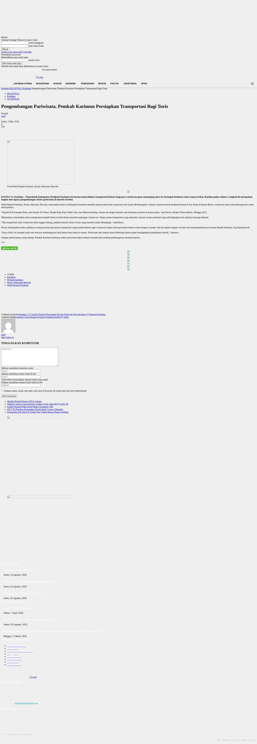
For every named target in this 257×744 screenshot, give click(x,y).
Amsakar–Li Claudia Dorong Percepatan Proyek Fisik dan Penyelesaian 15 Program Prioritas (61, 314)
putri (3, 116)
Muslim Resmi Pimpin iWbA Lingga (24, 401)
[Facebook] (237, 69)
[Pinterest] (27, 131)
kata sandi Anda (36, 46)
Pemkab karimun (15, 280)
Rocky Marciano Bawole (19, 282)
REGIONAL (16, 88)
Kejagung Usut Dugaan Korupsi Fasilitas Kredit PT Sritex (41, 317)
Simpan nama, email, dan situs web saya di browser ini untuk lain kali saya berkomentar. (45, 391)
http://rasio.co (7, 337)
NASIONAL (13, 99)
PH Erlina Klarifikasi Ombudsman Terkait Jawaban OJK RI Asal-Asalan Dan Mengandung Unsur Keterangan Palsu (52, 631)
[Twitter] (246, 69)
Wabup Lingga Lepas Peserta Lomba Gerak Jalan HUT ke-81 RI (37, 404)
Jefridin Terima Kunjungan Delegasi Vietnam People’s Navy (29, 620)
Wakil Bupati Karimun (17, 285)
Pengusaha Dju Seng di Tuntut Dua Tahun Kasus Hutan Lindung (37, 412)
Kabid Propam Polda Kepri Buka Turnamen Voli (30, 406)
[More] (49, 131)
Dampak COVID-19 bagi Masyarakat (19, 608)
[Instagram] (241, 69)
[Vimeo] (250, 69)
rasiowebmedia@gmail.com (26, 703)
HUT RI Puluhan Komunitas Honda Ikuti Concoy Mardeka (35, 409)
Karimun (27, 88)
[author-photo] (8, 332)
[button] (252, 83)
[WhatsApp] (38, 131)
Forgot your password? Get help (16, 52)
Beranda (5, 88)
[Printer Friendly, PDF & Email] (9, 248)
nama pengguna (36, 42)
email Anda (34, 60)
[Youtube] (254, 69)
